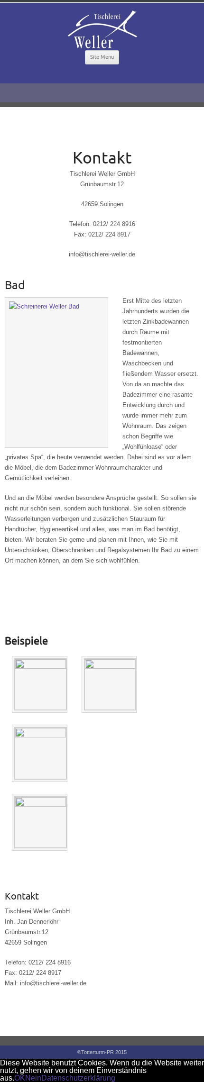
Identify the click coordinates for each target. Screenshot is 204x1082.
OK (19, 1078)
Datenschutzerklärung (78, 1078)
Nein (33, 1078)
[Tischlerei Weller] (102, 29)
